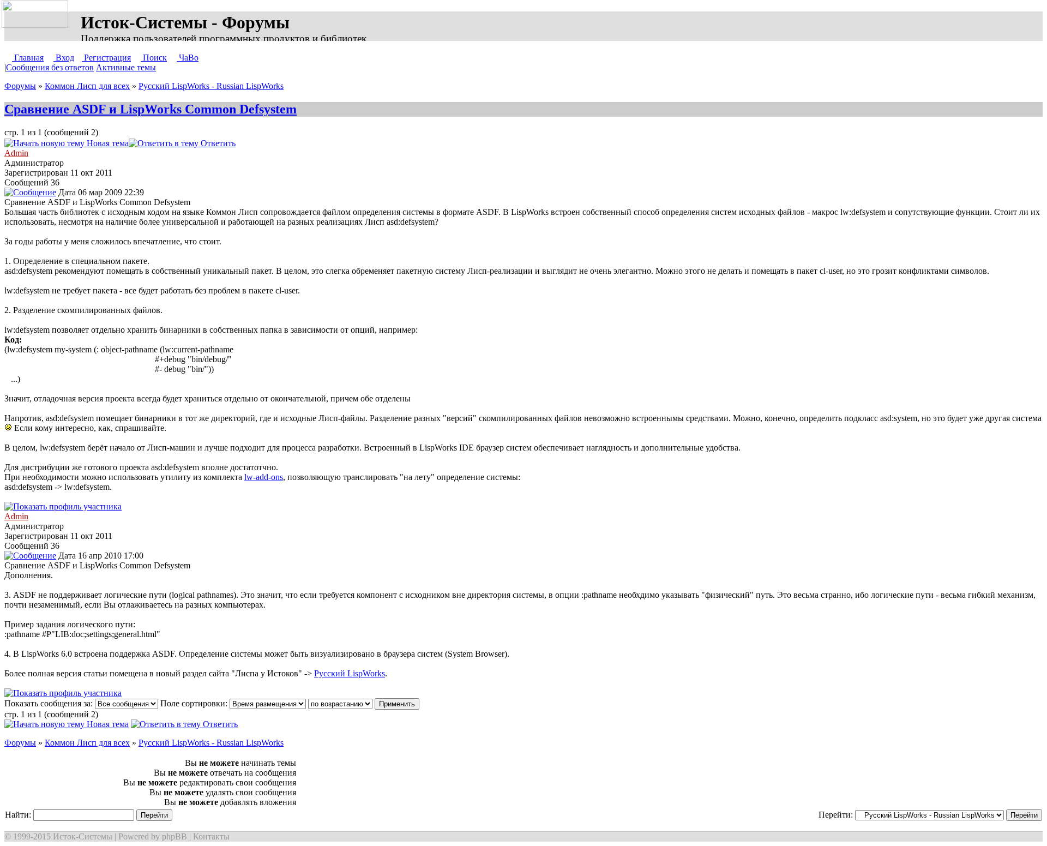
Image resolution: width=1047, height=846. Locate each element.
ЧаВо (187, 57)
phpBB (174, 836)
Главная (28, 57)
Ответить (217, 143)
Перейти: (837, 814)
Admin (16, 153)
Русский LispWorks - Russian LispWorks (211, 86)
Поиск (154, 57)
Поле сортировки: (195, 703)
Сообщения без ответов (50, 67)
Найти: (19, 814)
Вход (63, 57)
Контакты (211, 836)
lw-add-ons (263, 477)
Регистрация (106, 57)
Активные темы (126, 67)
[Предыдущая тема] (259, 143)
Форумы (20, 86)
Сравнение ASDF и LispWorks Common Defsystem (150, 109)
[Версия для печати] (246, 143)
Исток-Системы (82, 836)
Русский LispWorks (349, 673)
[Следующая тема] (270, 143)
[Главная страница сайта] (37, 15)
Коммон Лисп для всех (87, 86)
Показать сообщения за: (49, 703)
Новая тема (107, 143)
